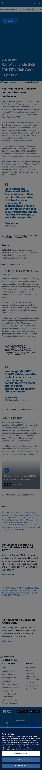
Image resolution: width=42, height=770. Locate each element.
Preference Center (21, 753)
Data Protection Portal (24, 749)
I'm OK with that (21, 766)
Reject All (20, 760)
